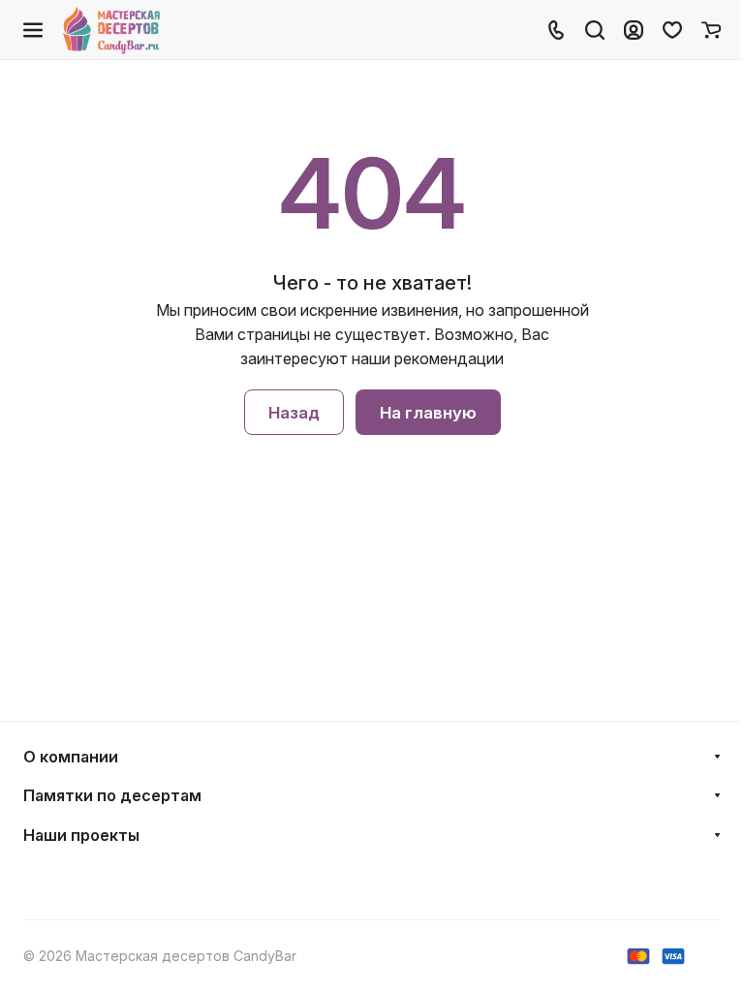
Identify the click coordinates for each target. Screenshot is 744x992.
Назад (294, 412)
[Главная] (113, 30)
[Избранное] (672, 30)
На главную (428, 412)
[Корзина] (711, 30)
